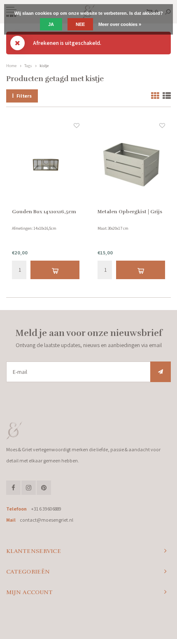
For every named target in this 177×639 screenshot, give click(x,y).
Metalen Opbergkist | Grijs (130, 212)
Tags (28, 65)
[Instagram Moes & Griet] (28, 487)
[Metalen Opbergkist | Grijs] (131, 164)
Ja (51, 24)
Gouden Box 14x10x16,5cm (44, 212)
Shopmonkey (149, 623)
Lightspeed (106, 623)
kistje (44, 65)
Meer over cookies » (119, 24)
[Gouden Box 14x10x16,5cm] (45, 164)
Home (11, 65)
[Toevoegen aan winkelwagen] (54, 270)
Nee (80, 24)
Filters (24, 96)
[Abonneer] (160, 371)
